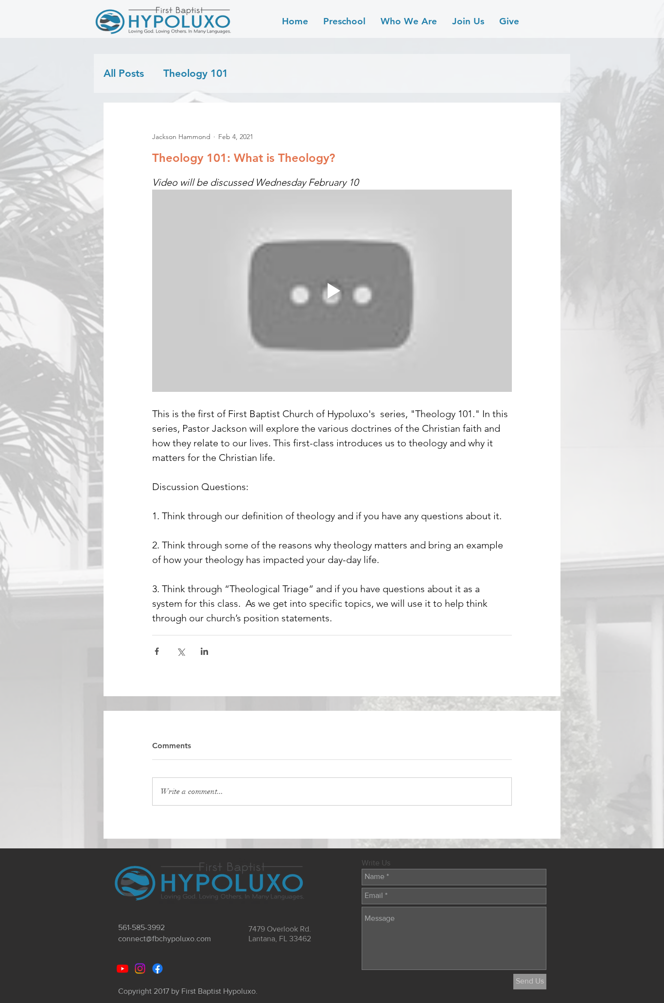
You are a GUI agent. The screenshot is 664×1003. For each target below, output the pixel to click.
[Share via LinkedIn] (204, 651)
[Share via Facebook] (156, 651)
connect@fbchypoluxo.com (164, 938)
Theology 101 (195, 73)
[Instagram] (140, 968)
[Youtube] (122, 968)
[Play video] (332, 291)
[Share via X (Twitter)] (180, 651)
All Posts (124, 73)
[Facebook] (157, 968)
